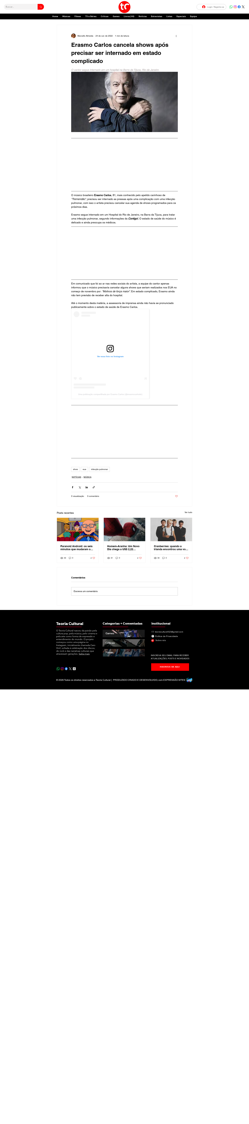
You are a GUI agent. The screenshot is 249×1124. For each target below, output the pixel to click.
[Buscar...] (41, 7)
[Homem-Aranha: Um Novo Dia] (124, 529)
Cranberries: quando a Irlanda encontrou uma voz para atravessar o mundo (170, 548)
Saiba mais (84, 653)
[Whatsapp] (231, 7)
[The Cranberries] (171, 529)
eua (84, 469)
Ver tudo (188, 512)
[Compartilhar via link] (93, 487)
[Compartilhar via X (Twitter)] (79, 487)
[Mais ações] (176, 36)
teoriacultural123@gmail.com (169, 631)
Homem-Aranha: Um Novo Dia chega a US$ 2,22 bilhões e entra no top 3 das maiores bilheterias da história (124, 548)
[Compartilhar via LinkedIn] (86, 487)
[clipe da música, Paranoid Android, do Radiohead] (78, 529)
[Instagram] (235, 7)
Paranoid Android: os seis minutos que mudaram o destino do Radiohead (76, 548)
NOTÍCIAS (76, 477)
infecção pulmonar (99, 469)
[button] (181, 16)
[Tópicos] (74, 669)
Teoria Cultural (69, 623)
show (75, 469)
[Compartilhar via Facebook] (72, 487)
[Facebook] (239, 7)
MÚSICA (87, 477)
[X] (243, 7)
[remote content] (124, 164)
